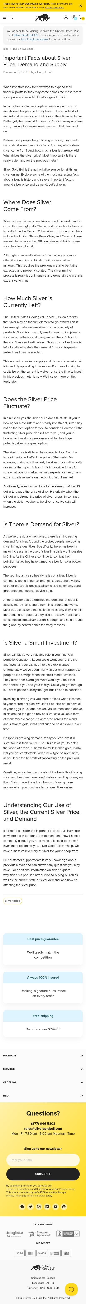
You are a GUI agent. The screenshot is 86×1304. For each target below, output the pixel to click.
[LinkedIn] (47, 1206)
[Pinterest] (64, 1206)
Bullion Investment (23, 49)
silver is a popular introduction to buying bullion (42, 875)
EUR (56, 1288)
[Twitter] (30, 1206)
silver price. (29, 885)
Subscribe (43, 1174)
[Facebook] (22, 1206)
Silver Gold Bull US (26, 35)
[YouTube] (55, 1206)
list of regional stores (34, 39)
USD (49, 1288)
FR (52, 1283)
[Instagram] (38, 1206)
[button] (43, 1055)
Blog (6, 49)
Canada (51, 1278)
